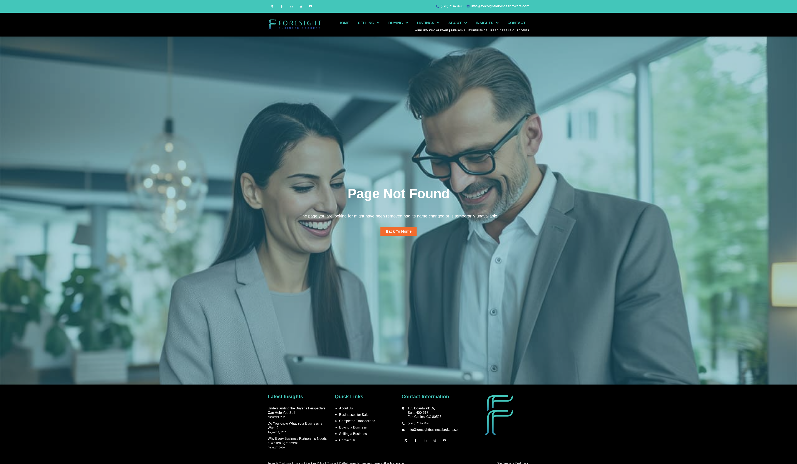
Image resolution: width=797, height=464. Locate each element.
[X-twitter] (272, 6)
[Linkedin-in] (291, 6)
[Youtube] (310, 6)
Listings (425, 23)
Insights (484, 23)
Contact (516, 23)
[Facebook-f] (281, 6)
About (455, 23)
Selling (366, 23)
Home (344, 23)
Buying (395, 23)
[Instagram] (301, 6)
